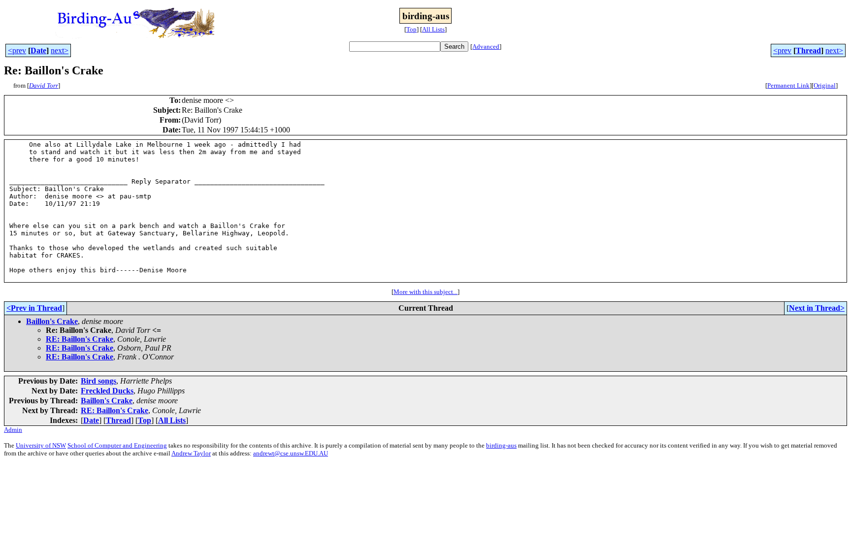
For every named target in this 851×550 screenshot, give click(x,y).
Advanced (485, 46)
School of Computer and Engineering (117, 445)
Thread (808, 50)
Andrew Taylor (191, 453)
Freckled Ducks (107, 391)
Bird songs (98, 381)
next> (59, 50)
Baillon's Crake (52, 321)
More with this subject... (425, 291)
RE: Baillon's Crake (79, 339)
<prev (17, 50)
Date (38, 50)
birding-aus (501, 445)
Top (411, 29)
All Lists (433, 29)
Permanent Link (788, 85)
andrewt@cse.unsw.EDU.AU (290, 453)
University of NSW (41, 445)
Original (825, 85)
